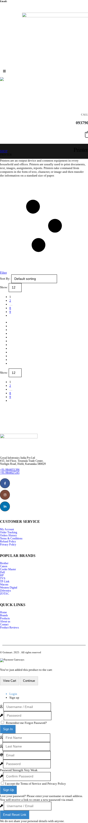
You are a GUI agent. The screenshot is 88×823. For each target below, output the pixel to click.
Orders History (8, 535)
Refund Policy (8, 541)
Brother (4, 563)
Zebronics (5, 590)
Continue (29, 680)
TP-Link (4, 581)
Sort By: (5, 278)
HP (2, 575)
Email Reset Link (14, 814)
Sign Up (8, 790)
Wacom (4, 584)
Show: (4, 287)
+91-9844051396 (9, 469)
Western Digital (8, 587)
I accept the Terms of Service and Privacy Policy (35, 783)
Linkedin (5, 506)
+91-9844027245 (9, 472)
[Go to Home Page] (1, 148)
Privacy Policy (8, 544)
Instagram (5, 495)
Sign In (8, 729)
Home (3, 612)
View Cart (9, 680)
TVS (2, 578)
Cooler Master (8, 569)
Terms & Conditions (11, 538)
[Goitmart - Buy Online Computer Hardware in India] (7, 79)
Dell (2, 572)
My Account (7, 529)
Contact (4, 624)
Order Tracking (8, 532)
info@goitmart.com (18, 1)
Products (5, 618)
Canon (3, 566)
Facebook (5, 483)
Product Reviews (9, 627)
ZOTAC (4, 593)
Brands (4, 615)
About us (5, 621)
